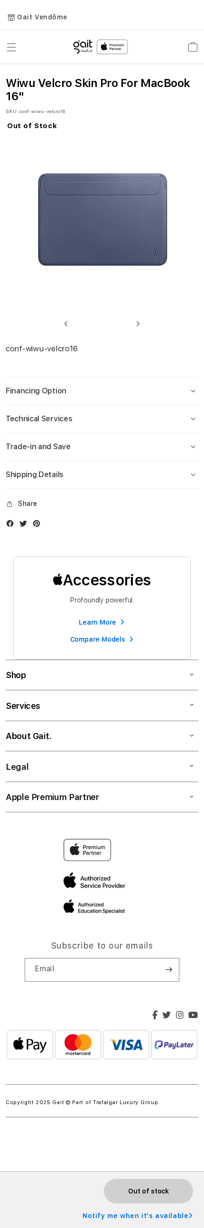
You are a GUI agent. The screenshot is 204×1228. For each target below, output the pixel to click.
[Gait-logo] (102, 46)
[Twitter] (166, 1016)
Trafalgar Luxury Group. (126, 1102)
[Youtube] (193, 1016)
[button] (66, 323)
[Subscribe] (168, 970)
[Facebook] (155, 1016)
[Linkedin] (180, 1016)
